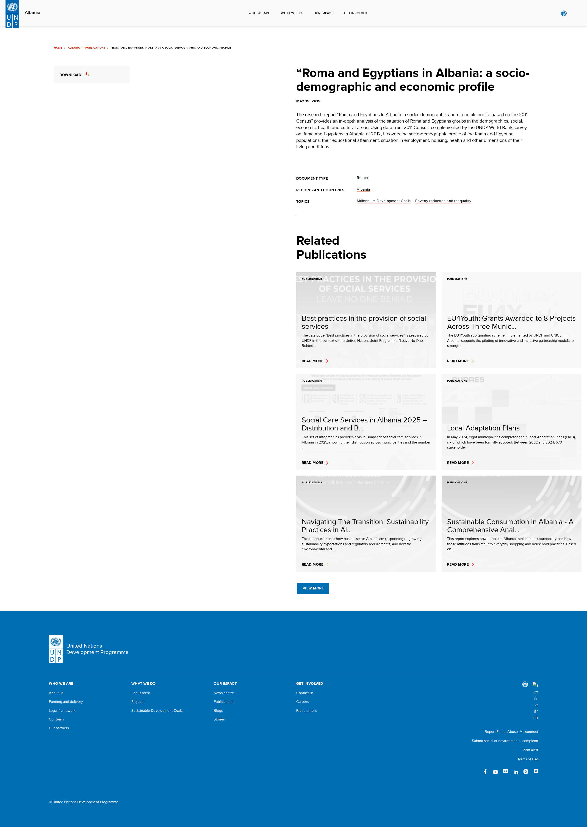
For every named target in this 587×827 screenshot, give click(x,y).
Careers (302, 701)
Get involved (355, 13)
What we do (291, 13)
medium (536, 771)
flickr (505, 771)
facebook (485, 771)
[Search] (535, 701)
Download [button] (70, 74)
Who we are (259, 13)
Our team (56, 719)
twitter (475, 771)
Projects (137, 701)
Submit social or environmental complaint (505, 740)
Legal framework (62, 710)
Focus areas (140, 693)
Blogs (218, 710)
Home (58, 47)
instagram (525, 771)
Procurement (306, 710)
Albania (32, 12)
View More (313, 588)
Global (564, 13)
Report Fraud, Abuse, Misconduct (511, 731)
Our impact (323, 13)
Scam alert (529, 750)
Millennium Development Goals (383, 200)
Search (573, 13)
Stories (219, 719)
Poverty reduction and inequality (443, 200)
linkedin (515, 771)
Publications (95, 47)
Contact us (304, 693)
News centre (224, 693)
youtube (495, 771)
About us (56, 693)
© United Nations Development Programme (83, 802)
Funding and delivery (66, 701)
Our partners (59, 728)
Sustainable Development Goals (157, 710)
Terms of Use (528, 759)
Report (362, 177)
